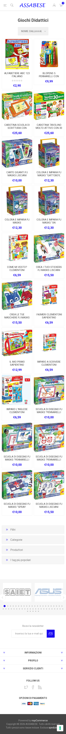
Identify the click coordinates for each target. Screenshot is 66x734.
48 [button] (33, 611)
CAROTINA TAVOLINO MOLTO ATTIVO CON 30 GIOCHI (49, 128)
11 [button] (32, 606)
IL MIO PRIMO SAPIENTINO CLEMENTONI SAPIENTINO (17, 366)
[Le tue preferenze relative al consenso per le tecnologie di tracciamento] (60, 728)
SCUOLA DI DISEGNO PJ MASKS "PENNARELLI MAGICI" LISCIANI (17, 459)
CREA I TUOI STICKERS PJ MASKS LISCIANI (49, 269)
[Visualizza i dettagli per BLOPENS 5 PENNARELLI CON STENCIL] (49, 54)
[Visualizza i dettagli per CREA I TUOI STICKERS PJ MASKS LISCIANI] (49, 248)
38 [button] (43, 608)
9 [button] (26, 606)
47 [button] (30, 611)
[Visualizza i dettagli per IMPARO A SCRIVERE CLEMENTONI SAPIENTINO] (49, 342)
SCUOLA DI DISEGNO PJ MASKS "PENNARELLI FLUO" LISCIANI (49, 412)
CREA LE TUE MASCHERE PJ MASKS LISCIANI (17, 317)
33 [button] (30, 608)
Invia (51, 634)
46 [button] (27, 611)
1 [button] (5, 606)
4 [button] (13, 606)
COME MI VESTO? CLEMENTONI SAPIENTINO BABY (17, 270)
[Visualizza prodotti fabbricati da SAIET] (17, 592)
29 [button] (19, 608)
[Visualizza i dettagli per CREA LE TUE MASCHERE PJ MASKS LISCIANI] (17, 295)
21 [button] (59, 606)
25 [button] (8, 608)
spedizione (54, 727)
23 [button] (3, 608)
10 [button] (29, 606)
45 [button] (62, 608)
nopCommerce (40, 720)
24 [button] (5, 608)
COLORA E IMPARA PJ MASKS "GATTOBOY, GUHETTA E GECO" (49, 175)
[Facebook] (33, 687)
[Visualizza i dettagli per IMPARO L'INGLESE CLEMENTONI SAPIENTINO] (17, 390)
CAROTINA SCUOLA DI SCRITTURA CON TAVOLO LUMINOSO (17, 128)
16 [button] (45, 606)
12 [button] (34, 606)
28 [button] (16, 608)
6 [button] (18, 606)
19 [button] (53, 606)
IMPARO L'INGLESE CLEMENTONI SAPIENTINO (17, 412)
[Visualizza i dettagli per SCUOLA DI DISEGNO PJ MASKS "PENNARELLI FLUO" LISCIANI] (49, 390)
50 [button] (38, 611)
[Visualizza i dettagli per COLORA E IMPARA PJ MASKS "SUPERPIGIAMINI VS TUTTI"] (17, 200)
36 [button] (38, 608)
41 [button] (51, 608)
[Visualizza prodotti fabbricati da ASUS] (49, 592)
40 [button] (49, 608)
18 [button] (51, 606)
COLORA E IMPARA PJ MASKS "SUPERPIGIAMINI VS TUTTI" (17, 224)
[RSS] (40, 687)
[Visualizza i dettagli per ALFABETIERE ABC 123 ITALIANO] (17, 54)
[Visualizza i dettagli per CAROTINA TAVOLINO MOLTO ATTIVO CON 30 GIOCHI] (49, 106)
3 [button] (10, 606)
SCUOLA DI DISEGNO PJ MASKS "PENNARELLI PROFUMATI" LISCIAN (49, 459)
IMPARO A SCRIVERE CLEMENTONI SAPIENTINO (49, 364)
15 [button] (42, 606)
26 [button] (11, 608)
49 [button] (35, 611)
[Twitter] (26, 687)
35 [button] (35, 608)
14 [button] (40, 606)
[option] (17, 592)
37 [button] (41, 608)
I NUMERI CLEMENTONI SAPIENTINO (49, 316)
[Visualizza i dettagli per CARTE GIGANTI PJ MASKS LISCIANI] (17, 153)
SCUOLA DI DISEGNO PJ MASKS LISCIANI (49, 505)
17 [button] (48, 606)
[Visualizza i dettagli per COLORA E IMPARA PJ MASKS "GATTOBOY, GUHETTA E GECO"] (49, 153)
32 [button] (27, 608)
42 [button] (54, 608)
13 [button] (37, 606)
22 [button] (61, 606)
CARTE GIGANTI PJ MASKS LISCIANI (17, 174)
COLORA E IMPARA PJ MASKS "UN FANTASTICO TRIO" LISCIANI (49, 224)
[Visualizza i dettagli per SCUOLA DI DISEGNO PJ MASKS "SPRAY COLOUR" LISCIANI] (17, 485)
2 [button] (7, 606)
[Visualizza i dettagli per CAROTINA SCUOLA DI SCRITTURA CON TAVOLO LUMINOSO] (17, 106)
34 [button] (33, 608)
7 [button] (21, 606)
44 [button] (60, 608)
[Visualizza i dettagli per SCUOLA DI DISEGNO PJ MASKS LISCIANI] (49, 485)
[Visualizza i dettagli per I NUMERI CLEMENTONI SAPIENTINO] (49, 295)
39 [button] (46, 608)
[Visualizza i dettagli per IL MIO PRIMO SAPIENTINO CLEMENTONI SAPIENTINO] (17, 342)
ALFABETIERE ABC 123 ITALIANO (17, 75)
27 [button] (14, 608)
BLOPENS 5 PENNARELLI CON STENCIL (49, 76)
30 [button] (22, 608)
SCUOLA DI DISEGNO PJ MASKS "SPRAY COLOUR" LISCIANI (17, 507)
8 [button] (24, 606)
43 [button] (57, 608)
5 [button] (15, 606)
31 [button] (24, 608)
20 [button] (56, 606)
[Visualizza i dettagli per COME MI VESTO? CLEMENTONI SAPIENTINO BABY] (17, 248)
